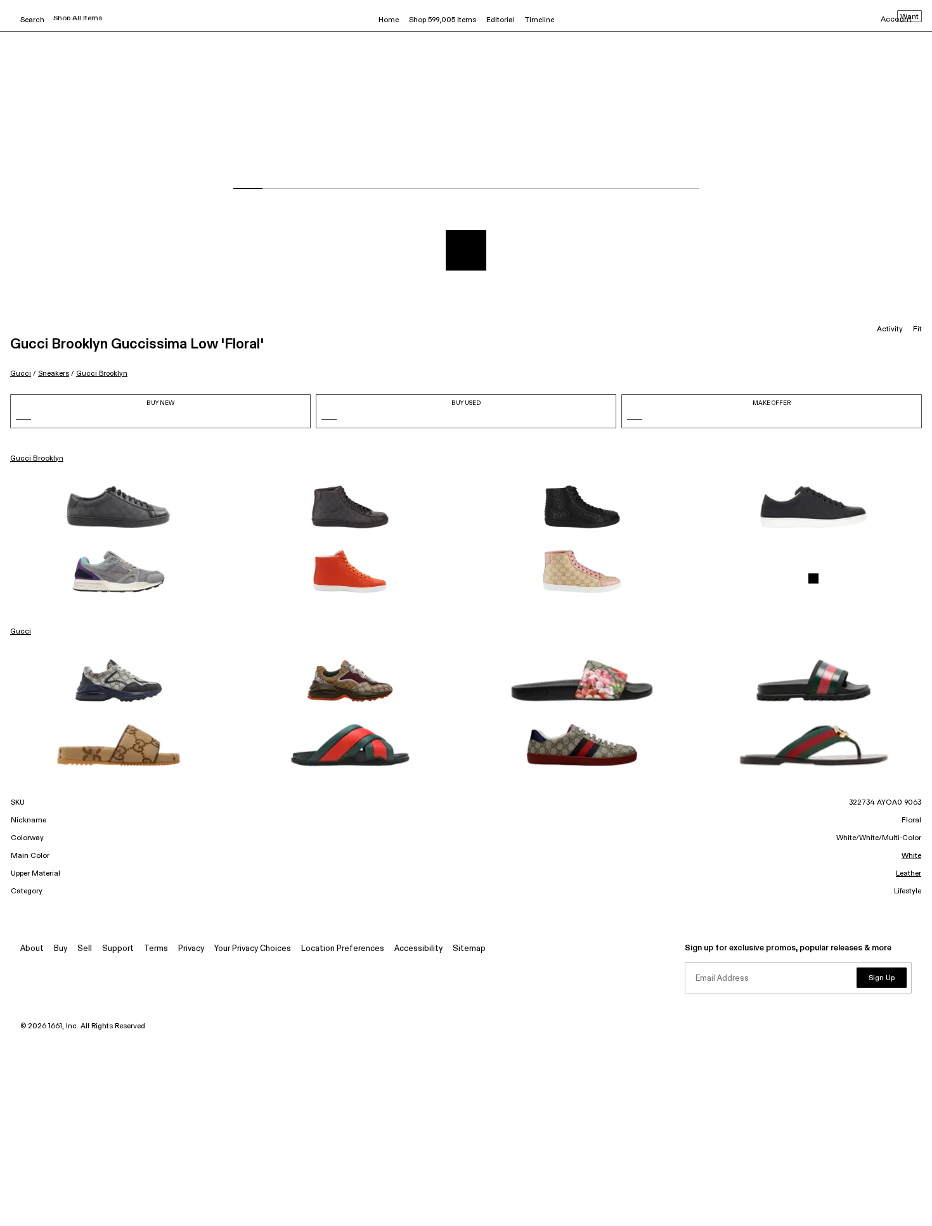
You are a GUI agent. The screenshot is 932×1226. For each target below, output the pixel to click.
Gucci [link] (20, 631)
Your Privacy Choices (252, 949)
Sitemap (469, 949)
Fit (917, 329)
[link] (118, 507)
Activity (890, 329)
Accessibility (418, 949)
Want (909, 17)
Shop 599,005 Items (442, 20)
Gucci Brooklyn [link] (36, 459)
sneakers (53, 373)
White (911, 856)
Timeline (539, 20)
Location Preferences (342, 949)
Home (389, 20)
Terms (156, 949)
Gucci (20, 373)
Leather (908, 874)
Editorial (500, 20)
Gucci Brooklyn (101, 373)
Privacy (191, 949)
